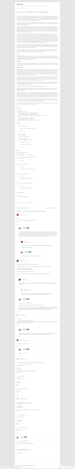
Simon (21, 214)
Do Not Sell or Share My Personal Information (28, 465)
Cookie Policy (18, 467)
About (17, 8)
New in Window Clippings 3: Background (52, 207)
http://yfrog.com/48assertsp (29, 269)
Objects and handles (21, 192)
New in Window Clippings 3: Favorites (22, 207)
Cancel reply (28, 449)
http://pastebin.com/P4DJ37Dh (27, 268)
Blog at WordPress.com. (20, 465)
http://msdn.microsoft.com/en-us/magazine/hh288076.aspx (25, 443)
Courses (26, 8)
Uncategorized (25, 202)
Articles (21, 8)
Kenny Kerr (20, 4)
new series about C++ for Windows (29, 16)
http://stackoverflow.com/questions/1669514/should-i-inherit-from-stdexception (41, 245)
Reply (17, 224)
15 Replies (18, 14)
